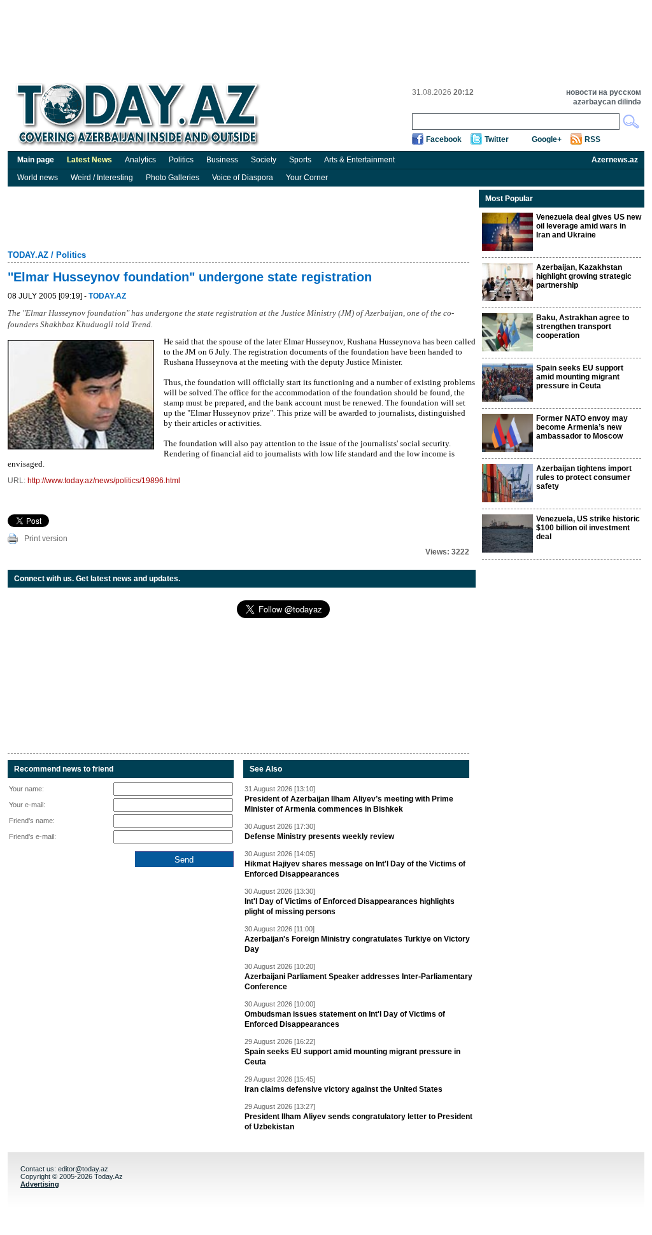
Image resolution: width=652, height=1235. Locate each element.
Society (263, 159)
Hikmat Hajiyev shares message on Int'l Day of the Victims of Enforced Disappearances (354, 869)
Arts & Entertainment (359, 159)
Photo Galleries (172, 177)
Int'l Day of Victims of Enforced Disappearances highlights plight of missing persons (349, 906)
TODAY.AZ (28, 255)
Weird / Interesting (102, 177)
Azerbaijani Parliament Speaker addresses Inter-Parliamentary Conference (358, 981)
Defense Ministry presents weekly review (319, 836)
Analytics (140, 159)
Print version (45, 538)
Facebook (444, 139)
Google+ (547, 139)
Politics (181, 159)
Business (222, 159)
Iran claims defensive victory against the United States (343, 1089)
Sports (300, 159)
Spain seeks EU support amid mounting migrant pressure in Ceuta (352, 1056)
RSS (592, 139)
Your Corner (307, 177)
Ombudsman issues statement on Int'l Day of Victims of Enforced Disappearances (344, 1019)
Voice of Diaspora (242, 177)
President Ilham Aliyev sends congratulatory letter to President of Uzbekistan (358, 1121)
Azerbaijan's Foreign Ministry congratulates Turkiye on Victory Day (357, 944)
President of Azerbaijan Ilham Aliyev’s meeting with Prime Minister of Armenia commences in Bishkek (348, 804)
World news (37, 177)
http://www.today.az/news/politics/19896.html (103, 480)
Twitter (497, 139)
